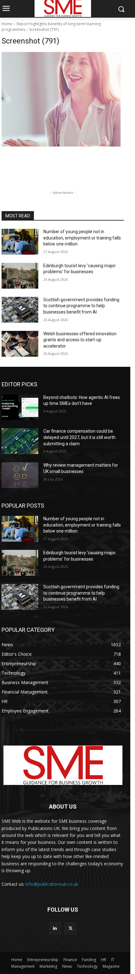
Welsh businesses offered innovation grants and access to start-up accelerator (79, 340)
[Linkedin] (55, 928)
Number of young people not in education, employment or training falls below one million (82, 237)
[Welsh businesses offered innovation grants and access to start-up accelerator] (20, 344)
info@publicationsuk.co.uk (52, 884)
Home (7, 23)
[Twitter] (70, 928)
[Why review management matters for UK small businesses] (20, 475)
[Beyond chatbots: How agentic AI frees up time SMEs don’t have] (20, 407)
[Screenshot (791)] (63, 99)
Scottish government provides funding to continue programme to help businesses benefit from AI (81, 305)
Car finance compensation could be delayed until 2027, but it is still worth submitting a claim (79, 437)
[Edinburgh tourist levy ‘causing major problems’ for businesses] (20, 276)
